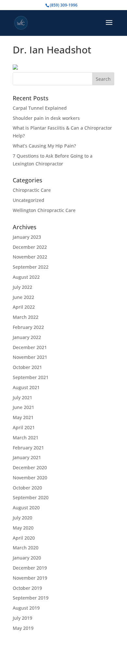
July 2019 (22, 618)
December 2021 (30, 347)
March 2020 (25, 548)
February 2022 (28, 327)
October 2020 (27, 488)
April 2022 (24, 307)
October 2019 (27, 588)
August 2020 (26, 507)
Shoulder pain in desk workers (46, 118)
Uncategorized (28, 200)
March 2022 (25, 317)
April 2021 (24, 427)
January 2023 (27, 237)
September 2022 (31, 267)
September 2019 (31, 598)
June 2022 (23, 297)
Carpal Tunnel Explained (40, 108)
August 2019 (26, 608)
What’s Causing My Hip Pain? (44, 146)
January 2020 (27, 558)
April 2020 (24, 538)
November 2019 (30, 578)
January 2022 (27, 337)
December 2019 (30, 568)
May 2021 (23, 417)
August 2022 (26, 277)
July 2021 (22, 397)
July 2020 (22, 518)
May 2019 (23, 628)
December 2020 (30, 467)
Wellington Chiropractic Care (44, 210)
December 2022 (30, 247)
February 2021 (28, 448)
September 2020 (31, 497)
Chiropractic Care (32, 190)
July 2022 (22, 287)
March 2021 (25, 437)
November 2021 (30, 357)
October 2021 (27, 367)
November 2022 (30, 257)
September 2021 (31, 377)
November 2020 (30, 477)
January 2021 (27, 457)
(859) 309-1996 (64, 5)
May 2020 (23, 528)
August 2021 (26, 387)
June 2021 (23, 407)
